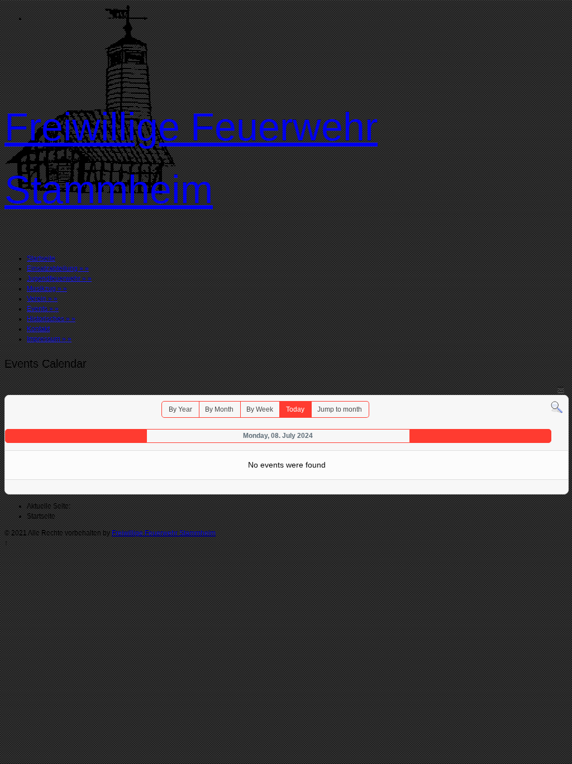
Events (43, 309)
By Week (259, 409)
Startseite (41, 258)
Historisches (51, 319)
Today (295, 409)
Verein (42, 299)
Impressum (49, 339)
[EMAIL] (561, 389)
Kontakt (38, 329)
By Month (219, 409)
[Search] (557, 407)
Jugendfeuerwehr (59, 278)
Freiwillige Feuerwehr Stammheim (164, 533)
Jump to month (339, 409)
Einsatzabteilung (58, 268)
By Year (180, 409)
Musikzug (47, 289)
